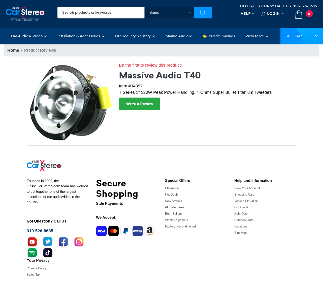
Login (273, 13)
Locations (241, 226)
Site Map (240, 233)
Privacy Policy (37, 268)
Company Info (243, 220)
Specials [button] (294, 36)
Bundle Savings (222, 36)
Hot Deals (172, 194)
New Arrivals (173, 201)
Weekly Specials (176, 220)
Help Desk (241, 213)
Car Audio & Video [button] (27, 36)
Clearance (172, 188)
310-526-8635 (305, 6)
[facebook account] (63, 241)
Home (13, 50)
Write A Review (139, 104)
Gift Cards (241, 207)
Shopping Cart (244, 194)
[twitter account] (47, 241)
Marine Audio (177, 36)
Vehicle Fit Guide (246, 201)
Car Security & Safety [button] (133, 36)
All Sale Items (174, 207)
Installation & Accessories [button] (79, 36)
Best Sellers (173, 213)
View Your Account (247, 188)
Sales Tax (33, 274)
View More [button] (255, 36)
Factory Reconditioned (180, 226)
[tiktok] (47, 252)
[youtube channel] (32, 241)
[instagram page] (79, 241)
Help (246, 13)
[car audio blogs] (32, 252)
